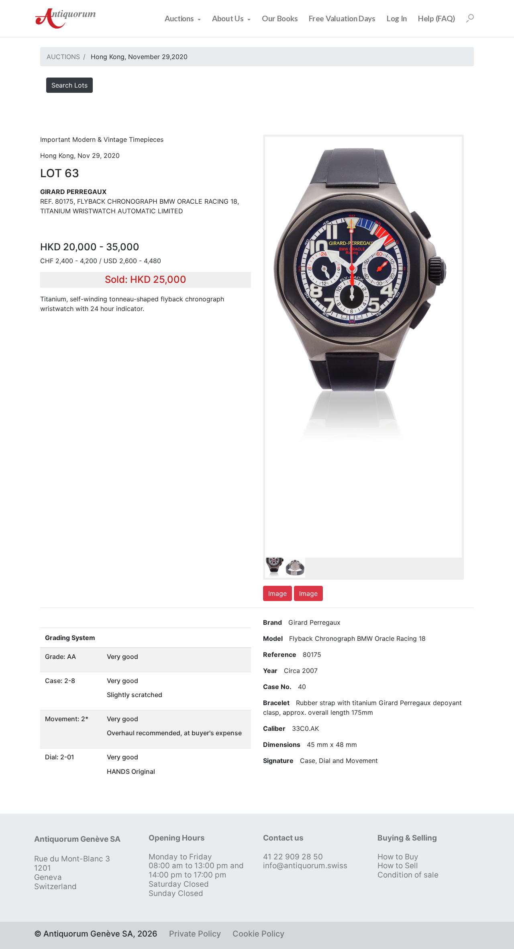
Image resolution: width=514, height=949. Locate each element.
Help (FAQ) (436, 18)
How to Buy (397, 856)
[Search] (470, 18)
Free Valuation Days (342, 18)
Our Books (280, 18)
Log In (397, 18)
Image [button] (277, 593)
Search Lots (69, 85)
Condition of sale (408, 874)
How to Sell (397, 865)
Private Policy (195, 934)
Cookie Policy (258, 934)
